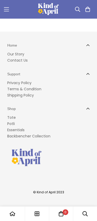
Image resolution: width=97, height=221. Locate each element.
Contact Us (17, 60)
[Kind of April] (48, 9)
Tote (11, 117)
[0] (61, 213)
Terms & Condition (24, 89)
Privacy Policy (19, 82)
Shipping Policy (20, 95)
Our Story (15, 54)
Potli (11, 123)
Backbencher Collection (28, 136)
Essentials (16, 129)
